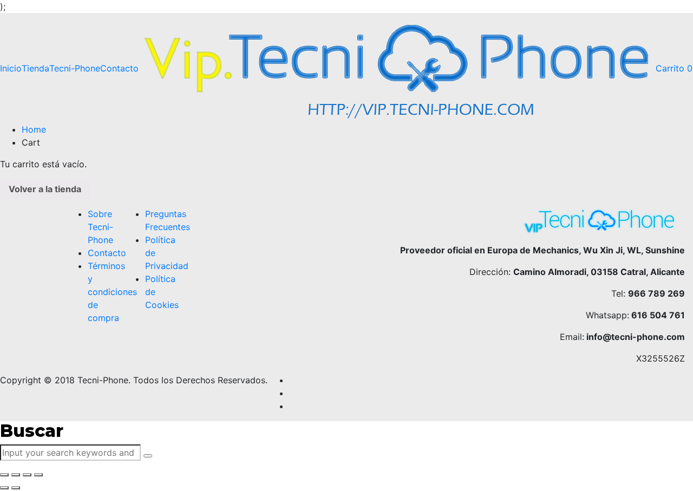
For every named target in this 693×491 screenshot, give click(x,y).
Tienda (35, 68)
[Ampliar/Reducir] (38, 474)
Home (34, 129)
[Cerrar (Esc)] (4, 474)
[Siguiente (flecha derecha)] (15, 487)
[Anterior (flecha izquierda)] (4, 487)
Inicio (11, 68)
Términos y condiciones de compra (112, 291)
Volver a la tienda (45, 189)
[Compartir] (15, 474)
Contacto (119, 68)
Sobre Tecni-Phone (100, 226)
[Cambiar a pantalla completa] (27, 474)
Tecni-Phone (74, 68)
